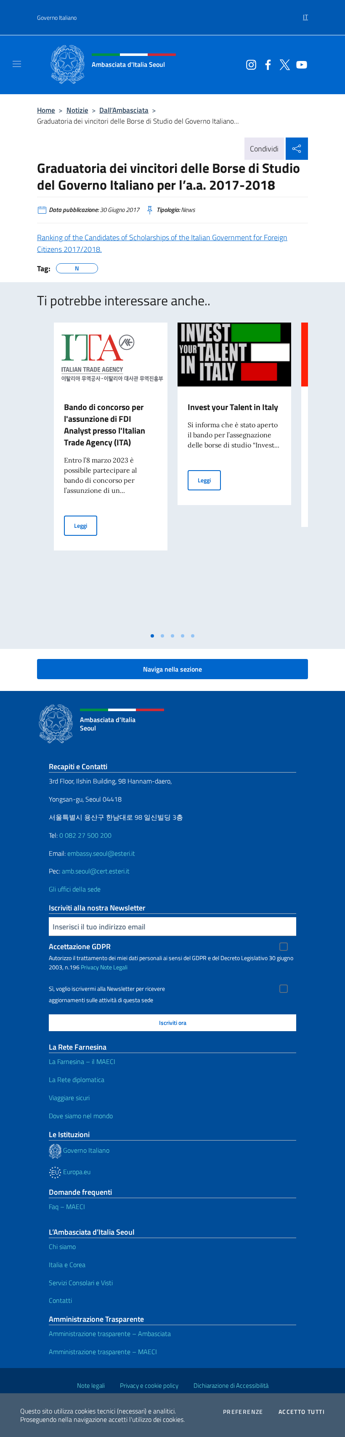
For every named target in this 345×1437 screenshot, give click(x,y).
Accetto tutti (302, 1412)
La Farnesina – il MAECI (82, 1061)
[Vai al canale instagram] (249, 64)
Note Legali (113, 967)
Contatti (60, 1300)
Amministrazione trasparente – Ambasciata (110, 1333)
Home (46, 110)
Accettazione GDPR (80, 946)
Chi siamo (62, 1246)
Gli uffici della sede (75, 889)
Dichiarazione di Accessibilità (231, 1385)
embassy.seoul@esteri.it (101, 853)
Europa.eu (75, 1172)
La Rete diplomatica (76, 1079)
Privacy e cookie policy (149, 1385)
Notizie (77, 110)
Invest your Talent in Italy (233, 406)
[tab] (152, 636)
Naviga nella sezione (172, 669)
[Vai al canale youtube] (299, 64)
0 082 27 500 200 (85, 835)
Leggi (85, 525)
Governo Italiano (57, 17)
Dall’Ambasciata (124, 110)
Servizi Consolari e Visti (81, 1283)
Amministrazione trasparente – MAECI (103, 1352)
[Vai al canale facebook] (265, 64)
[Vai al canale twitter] (282, 64)
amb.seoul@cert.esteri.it (96, 871)
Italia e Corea (67, 1265)
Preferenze (243, 1412)
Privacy (90, 967)
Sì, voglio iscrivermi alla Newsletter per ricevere (107, 988)
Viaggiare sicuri (69, 1098)
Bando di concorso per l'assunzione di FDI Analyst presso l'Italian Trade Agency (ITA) (104, 424)
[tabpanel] (110, 475)
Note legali (91, 1385)
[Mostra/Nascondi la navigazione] (17, 64)
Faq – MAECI (67, 1206)
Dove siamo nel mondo (81, 1116)
